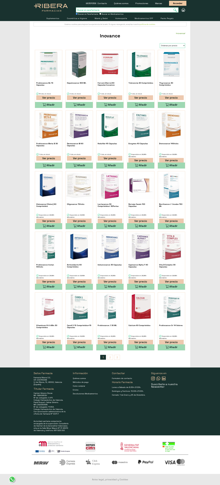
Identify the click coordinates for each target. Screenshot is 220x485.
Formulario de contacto (122, 378)
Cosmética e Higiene (77, 18)
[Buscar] (175, 10)
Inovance (110, 36)
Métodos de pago (81, 382)
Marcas (158, 3)
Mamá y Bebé (101, 18)
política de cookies (147, 24)
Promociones (141, 3)
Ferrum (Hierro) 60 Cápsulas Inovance (106, 84)
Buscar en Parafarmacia (88, 14)
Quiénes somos (121, 3)
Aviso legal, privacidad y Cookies (110, 479)
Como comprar (79, 386)
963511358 (91, 3)
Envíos (75, 390)
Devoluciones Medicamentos (85, 393)
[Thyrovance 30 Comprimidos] (171, 64)
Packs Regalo (167, 18)
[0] (183, 10)
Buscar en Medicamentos (112, 14)
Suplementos (52, 18)
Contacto (102, 3)
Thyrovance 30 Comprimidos (166, 84)
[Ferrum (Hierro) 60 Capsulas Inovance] (109, 64)
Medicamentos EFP (144, 18)
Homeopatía (121, 18)
